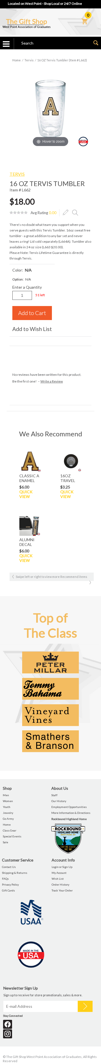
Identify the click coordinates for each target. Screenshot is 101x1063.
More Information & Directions (70, 812)
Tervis (29, 60)
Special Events (12, 836)
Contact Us (9, 867)
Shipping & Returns (14, 872)
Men (6, 795)
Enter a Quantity (27, 287)
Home (16, 60)
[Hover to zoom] (50, 107)
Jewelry (8, 812)
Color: (22, 270)
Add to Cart (32, 313)
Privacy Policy (10, 884)
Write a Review (51, 381)
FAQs (5, 878)
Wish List (58, 878)
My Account (59, 872)
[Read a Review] (75, 212)
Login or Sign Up (62, 867)
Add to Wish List (32, 329)
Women (8, 801)
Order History (60, 884)
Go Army (8, 818)
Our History (58, 801)
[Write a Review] (65, 212)
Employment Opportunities (69, 807)
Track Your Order (62, 890)
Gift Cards (8, 890)
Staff (54, 795)
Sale (5, 842)
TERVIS (17, 174)
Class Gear (9, 830)
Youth (6, 807)
